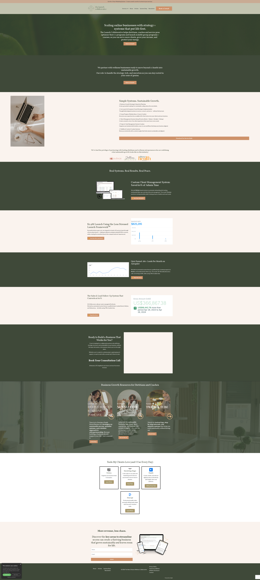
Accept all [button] (7, 574)
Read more (7, 572)
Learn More (109, 482)
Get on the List (123, 437)
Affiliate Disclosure (154, 570)
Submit (112, 559)
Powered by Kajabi (169, 577)
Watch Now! (152, 434)
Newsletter (151, 8)
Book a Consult (164, 8)
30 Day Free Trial (151, 486)
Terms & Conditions (154, 568)
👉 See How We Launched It (96, 238)
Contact (151, 572)
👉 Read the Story (137, 277)
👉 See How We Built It (138, 198)
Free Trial (130, 484)
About (131, 8)
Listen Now (93, 441)
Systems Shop (143, 8)
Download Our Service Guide (184, 138)
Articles (136, 8)
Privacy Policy (153, 566)
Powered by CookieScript (11, 577)
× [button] (20, 564)
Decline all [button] (16, 574)
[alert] (11, 571)
